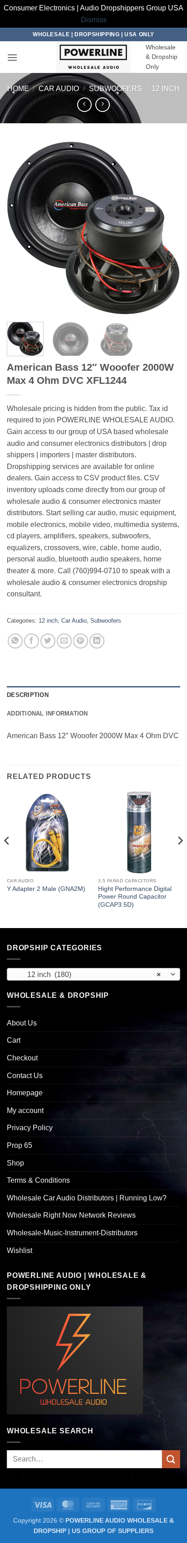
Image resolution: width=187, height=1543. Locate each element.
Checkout (22, 1058)
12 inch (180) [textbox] (88, 974)
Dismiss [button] (94, 20)
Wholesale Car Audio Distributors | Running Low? (87, 1198)
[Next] (165, 228)
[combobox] (93, 974)
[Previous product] (102, 104)
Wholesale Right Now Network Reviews (71, 1215)
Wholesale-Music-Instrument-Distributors (72, 1233)
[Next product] (84, 104)
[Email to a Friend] (64, 641)
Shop (15, 1163)
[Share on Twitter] (47, 641)
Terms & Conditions (38, 1180)
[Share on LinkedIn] (96, 641)
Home (18, 88)
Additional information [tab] (47, 713)
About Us (22, 1023)
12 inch (166, 88)
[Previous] (22, 228)
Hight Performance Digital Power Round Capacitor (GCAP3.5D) (135, 896)
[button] (12, 57)
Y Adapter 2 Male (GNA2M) (46, 888)
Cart (13, 1040)
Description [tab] (28, 695)
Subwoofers (115, 88)
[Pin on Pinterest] (80, 641)
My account (25, 1110)
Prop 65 (19, 1145)
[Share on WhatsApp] (15, 641)
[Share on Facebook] (31, 641)
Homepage (25, 1093)
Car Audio (59, 88)
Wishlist (19, 1250)
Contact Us (25, 1075)
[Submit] (171, 1459)
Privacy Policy (30, 1128)
